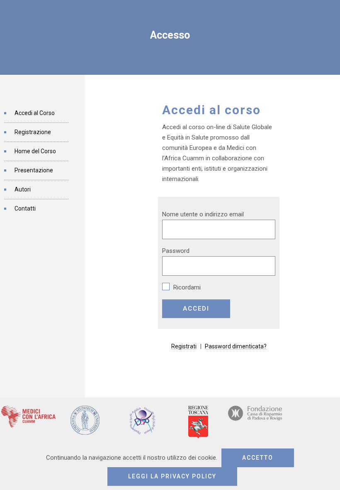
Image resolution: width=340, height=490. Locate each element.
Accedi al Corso (35, 113)
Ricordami (186, 287)
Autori (23, 189)
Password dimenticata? (236, 346)
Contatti (25, 208)
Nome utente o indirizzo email (203, 214)
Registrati (184, 346)
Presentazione (34, 170)
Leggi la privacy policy (172, 476)
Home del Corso (35, 151)
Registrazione (33, 132)
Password (175, 251)
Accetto (257, 457)
